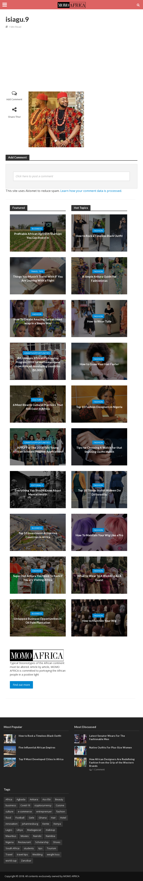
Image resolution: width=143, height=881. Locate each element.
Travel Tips (37, 271)
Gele (31, 817)
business (11, 805)
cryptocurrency (42, 805)
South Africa (12, 848)
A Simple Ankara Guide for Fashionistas (99, 278)
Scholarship (42, 842)
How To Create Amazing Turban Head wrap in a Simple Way (38, 321)
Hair (53, 817)
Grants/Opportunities (37, 353)
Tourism (51, 848)
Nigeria (10, 842)
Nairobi (37, 836)
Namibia (50, 836)
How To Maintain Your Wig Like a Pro (99, 535)
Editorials (37, 485)
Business (37, 228)
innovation (12, 823)
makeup (50, 830)
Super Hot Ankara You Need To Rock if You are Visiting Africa (38, 577)
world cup (11, 860)
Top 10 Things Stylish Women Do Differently (99, 492)
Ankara (34, 799)
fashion (60, 811)
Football (19, 817)
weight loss (53, 854)
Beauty (59, 799)
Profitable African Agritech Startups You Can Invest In (38, 235)
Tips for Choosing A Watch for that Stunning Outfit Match (99, 449)
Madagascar (34, 830)
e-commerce (25, 811)
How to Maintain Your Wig (99, 620)
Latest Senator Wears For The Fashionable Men (107, 737)
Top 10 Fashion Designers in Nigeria (99, 407)
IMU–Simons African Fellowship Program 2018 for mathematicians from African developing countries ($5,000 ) (37, 364)
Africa (9, 799)
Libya (20, 830)
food (8, 817)
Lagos (9, 830)
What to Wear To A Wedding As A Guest (99, 577)
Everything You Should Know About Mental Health (38, 492)
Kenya (57, 823)
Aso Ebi (46, 799)
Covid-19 (25, 805)
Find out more (21, 685)
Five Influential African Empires (37, 747)
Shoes (56, 842)
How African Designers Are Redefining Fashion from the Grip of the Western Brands (112, 762)
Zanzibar (26, 860)
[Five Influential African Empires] (10, 750)
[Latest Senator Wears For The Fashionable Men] (80, 738)
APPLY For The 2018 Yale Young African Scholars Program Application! (38, 449)
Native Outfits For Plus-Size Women (110, 747)
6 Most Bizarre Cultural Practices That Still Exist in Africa (38, 406)
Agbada (21, 799)
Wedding (37, 854)
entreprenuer (44, 811)
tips (40, 848)
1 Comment (98, 769)
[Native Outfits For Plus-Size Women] (80, 750)
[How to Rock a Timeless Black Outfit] (10, 738)
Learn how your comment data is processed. (91, 191)
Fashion (36, 314)
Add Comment (14, 99)
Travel (9, 854)
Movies (25, 836)
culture (9, 811)
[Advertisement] (73, 60)
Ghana (43, 817)
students (29, 848)
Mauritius (11, 836)
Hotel (63, 817)
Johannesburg (30, 823)
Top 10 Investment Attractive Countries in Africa (37, 535)
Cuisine (60, 805)
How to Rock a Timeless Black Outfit (99, 235)
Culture (37, 399)
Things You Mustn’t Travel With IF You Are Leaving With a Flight (38, 278)
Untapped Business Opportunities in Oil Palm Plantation (38, 620)
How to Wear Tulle (99, 321)
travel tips (22, 854)
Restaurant (24, 842)
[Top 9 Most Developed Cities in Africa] (10, 762)
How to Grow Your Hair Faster (99, 364)
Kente (45, 823)
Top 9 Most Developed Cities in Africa (41, 759)
